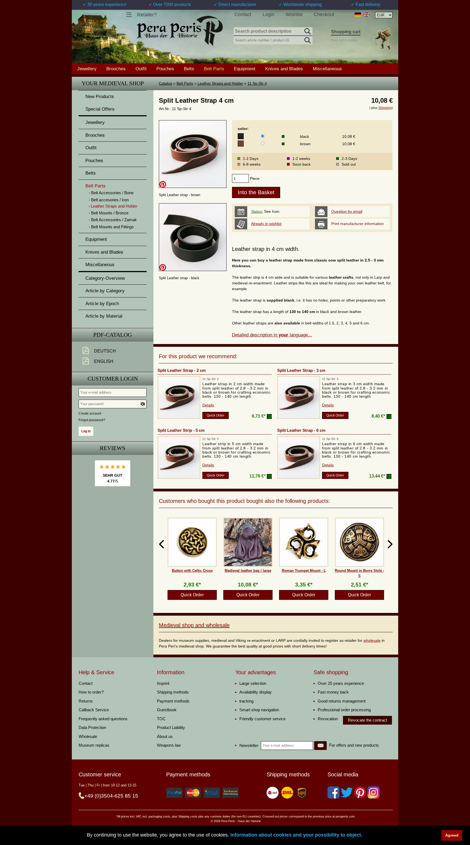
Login (268, 14)
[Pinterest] (360, 792)
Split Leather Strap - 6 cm (301, 430)
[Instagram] (373, 792)
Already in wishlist (266, 223)
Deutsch (105, 351)
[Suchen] (307, 30)
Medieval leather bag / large (248, 571)
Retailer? (147, 14)
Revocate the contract (367, 720)
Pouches (165, 68)
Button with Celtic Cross (192, 571)
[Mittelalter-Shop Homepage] (180, 31)
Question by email (346, 211)
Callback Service (94, 709)
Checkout (324, 14)
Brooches (116, 68)
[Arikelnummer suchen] (307, 39)
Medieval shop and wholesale (194, 625)
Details (208, 405)
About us (165, 736)
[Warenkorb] (383, 39)
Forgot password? (92, 420)
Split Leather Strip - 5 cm (181, 430)
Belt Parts (185, 83)
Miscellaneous (327, 68)
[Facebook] (333, 792)
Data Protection (92, 727)
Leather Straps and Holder (220, 83)
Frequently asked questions (103, 718)
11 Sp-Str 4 (257, 83)
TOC (161, 718)
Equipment (244, 68)
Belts (189, 68)
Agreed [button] (452, 835)
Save (162, 184)
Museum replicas (94, 745)
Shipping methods (173, 692)
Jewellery (87, 68)
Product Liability (171, 727)
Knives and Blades (284, 68)
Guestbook (167, 709)
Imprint (163, 683)
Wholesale (88, 736)
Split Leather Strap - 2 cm (181, 370)
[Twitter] (347, 792)
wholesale (372, 640)
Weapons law (169, 745)
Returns (86, 701)
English (103, 361)
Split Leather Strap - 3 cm (301, 370)
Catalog (165, 83)
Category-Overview (105, 278)
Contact (242, 14)
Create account (90, 413)
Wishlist (294, 14)
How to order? (91, 692)
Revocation (328, 718)
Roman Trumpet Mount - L (304, 571)
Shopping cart (345, 31)
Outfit (141, 68)
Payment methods (173, 701)
